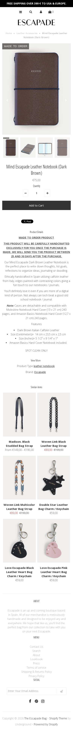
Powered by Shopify (46, 724)
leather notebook (44, 366)
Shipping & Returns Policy (36, 671)
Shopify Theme (58, 718)
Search (36, 651)
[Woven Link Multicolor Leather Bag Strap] (19, 498)
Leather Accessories (27, 33)
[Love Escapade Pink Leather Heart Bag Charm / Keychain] (53, 561)
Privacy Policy (36, 676)
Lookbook (36, 659)
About (36, 655)
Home (9, 33)
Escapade (40, 372)
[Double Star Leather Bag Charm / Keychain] (53, 498)
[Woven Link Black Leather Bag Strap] (53, 435)
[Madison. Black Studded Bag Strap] (19, 435)
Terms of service (36, 667)
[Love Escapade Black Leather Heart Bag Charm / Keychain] (19, 561)
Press (36, 663)
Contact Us (36, 646)
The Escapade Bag (35, 718)
